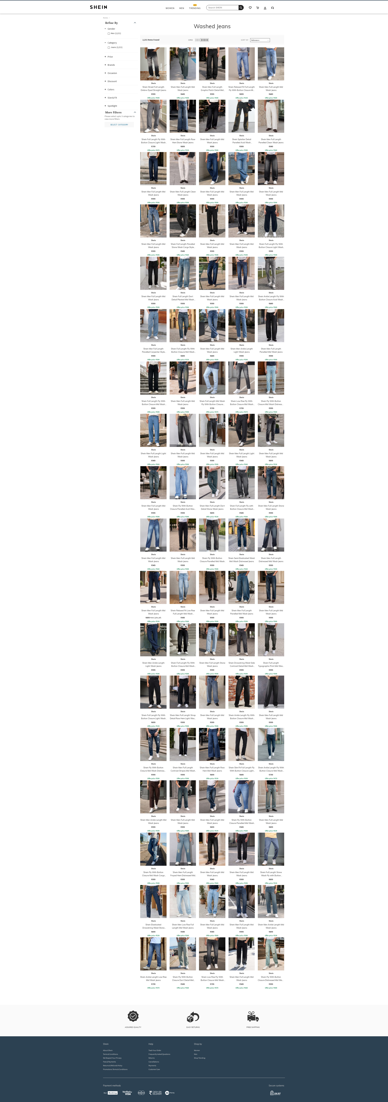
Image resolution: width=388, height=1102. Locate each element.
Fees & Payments (109, 1062)
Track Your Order (155, 1050)
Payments (152, 1065)
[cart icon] (257, 8)
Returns (152, 1058)
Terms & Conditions (110, 1054)
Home (105, 18)
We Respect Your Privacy (112, 1058)
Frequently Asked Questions (159, 1054)
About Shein (108, 1050)
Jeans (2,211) (116, 47)
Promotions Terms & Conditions (115, 1069)
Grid (190, 40)
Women (197, 1050)
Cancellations (154, 1062)
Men (195, 1054)
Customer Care (154, 1069)
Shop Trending (199, 1058)
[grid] (228, 518)
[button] (121, 23)
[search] (241, 7)
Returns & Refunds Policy (112, 1065)
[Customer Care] (272, 8)
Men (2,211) (116, 33)
